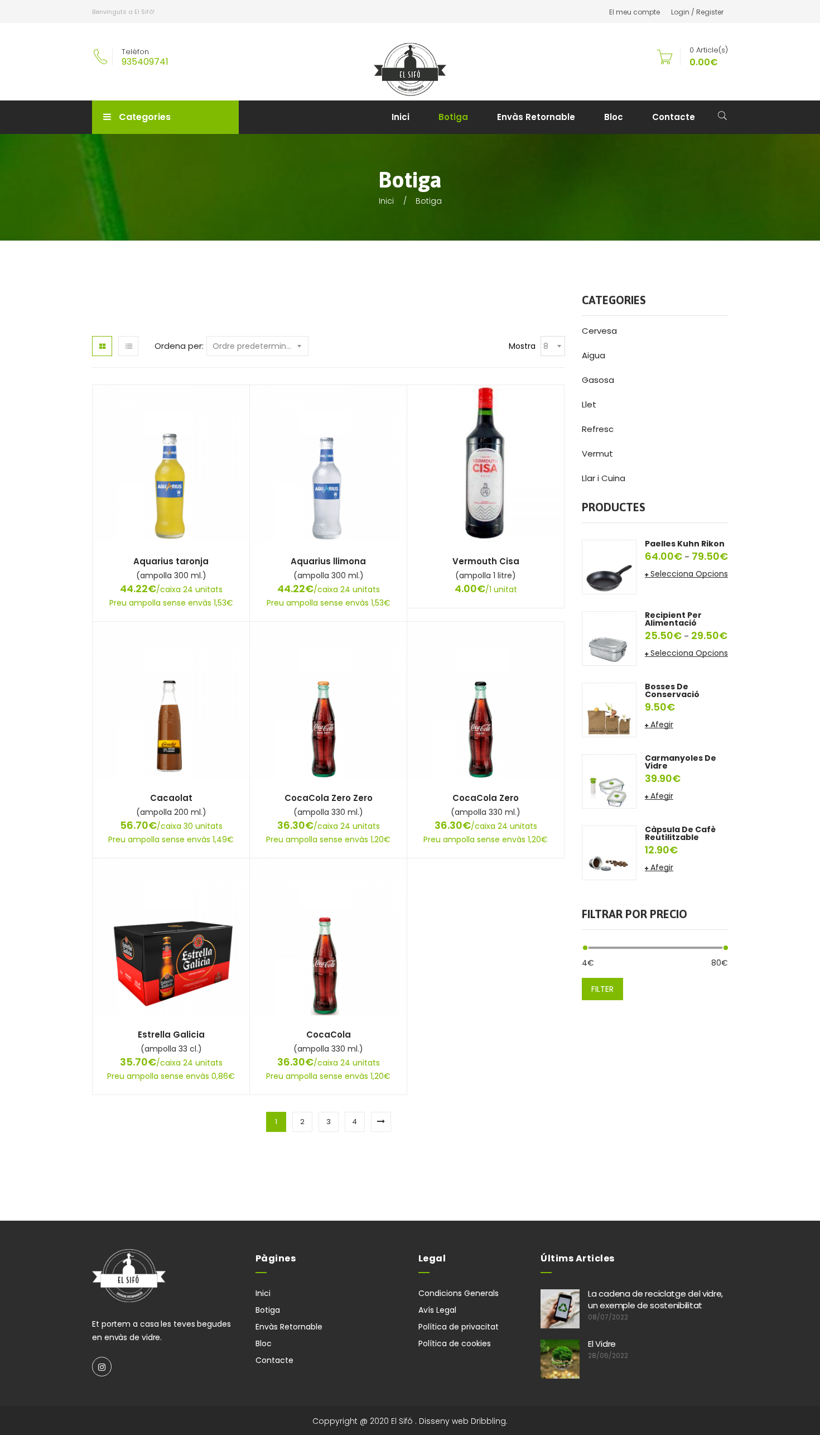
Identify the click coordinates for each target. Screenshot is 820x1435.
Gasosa (598, 380)
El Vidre (602, 1344)
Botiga (453, 117)
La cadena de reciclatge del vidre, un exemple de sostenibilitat (655, 1299)
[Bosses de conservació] (609, 709)
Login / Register (697, 12)
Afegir (661, 724)
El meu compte (634, 12)
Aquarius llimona (328, 561)
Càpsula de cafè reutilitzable (680, 833)
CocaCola (328, 1034)
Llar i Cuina (603, 478)
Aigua (593, 355)
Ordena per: (179, 346)
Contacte (673, 117)
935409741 (145, 61)
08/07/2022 (608, 1317)
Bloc (613, 117)
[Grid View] (102, 346)
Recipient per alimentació (673, 619)
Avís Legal (437, 1310)
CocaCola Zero (485, 798)
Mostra (522, 346)
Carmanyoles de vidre (680, 762)
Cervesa (599, 331)
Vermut (597, 453)
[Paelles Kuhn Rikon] (609, 566)
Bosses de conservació (672, 690)
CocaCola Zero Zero (328, 798)
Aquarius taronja (171, 561)
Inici (400, 117)
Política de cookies (454, 1343)
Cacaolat (171, 798)
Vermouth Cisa (485, 561)
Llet (589, 404)
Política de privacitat (458, 1326)
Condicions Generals (458, 1293)
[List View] (128, 346)
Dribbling (488, 1421)
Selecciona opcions (689, 573)
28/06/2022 (608, 1355)
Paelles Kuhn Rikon (685, 544)
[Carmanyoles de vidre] (609, 780)
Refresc (598, 429)
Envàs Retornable (536, 117)
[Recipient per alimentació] (609, 638)
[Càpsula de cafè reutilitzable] (609, 852)
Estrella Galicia (171, 1034)
